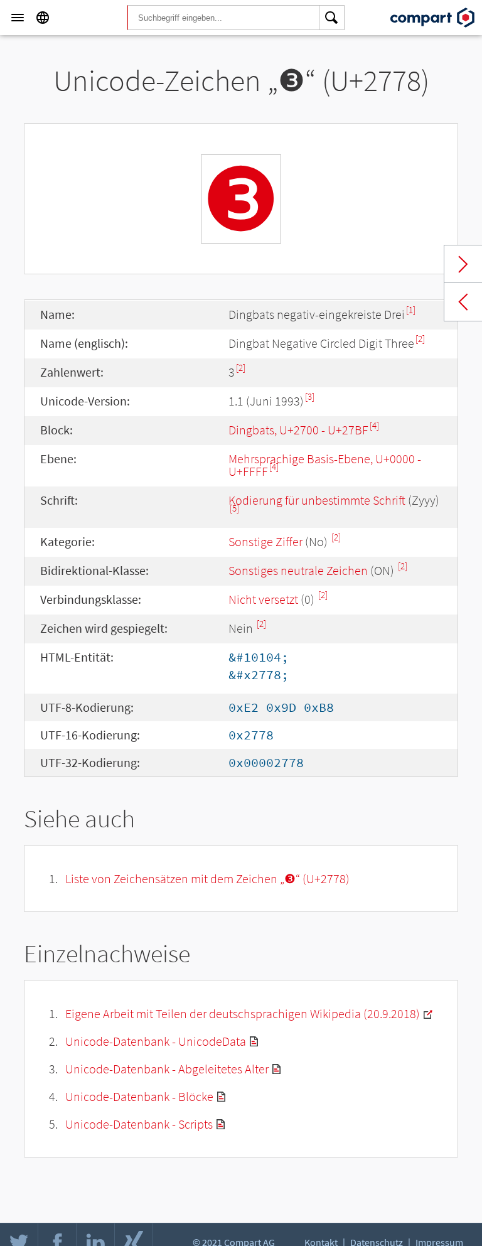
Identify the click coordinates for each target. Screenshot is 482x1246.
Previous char (463, 302)
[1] (410, 310)
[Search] (332, 17)
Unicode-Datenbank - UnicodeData (155, 1041)
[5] (234, 508)
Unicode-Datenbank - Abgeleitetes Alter (167, 1069)
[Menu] (17, 17)
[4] (374, 425)
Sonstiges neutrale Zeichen (298, 570)
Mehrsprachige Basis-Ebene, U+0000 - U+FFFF (324, 465)
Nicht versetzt (263, 599)
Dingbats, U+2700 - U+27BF (298, 430)
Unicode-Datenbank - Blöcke (139, 1096)
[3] (309, 396)
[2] (420, 339)
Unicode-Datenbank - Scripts (139, 1124)
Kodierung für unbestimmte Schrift (316, 500)
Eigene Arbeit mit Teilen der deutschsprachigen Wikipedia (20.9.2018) (242, 1013)
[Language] (42, 17)
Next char (463, 264)
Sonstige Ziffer (265, 541)
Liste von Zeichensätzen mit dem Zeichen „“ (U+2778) (207, 878)
